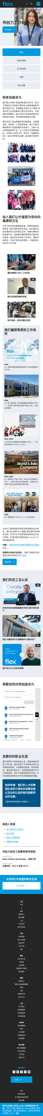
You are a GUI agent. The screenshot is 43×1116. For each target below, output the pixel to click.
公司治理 (21, 1032)
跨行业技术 (21, 927)
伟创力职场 (21, 1051)
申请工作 (21, 1057)
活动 (21, 990)
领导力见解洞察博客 (21, 984)
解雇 (17, 1113)
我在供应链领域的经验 (17, 296)
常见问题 (10, 833)
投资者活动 (21, 1035)
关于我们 (21, 1006)
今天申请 (7, 30)
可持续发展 (21, 1016)
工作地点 (21, 1054)
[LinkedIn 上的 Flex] (17, 1071)
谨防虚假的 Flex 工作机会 (18, 273)
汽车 (21, 905)
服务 (21, 956)
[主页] (8, 4)
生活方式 (21, 924)
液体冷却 (21, 943)
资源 (21, 987)
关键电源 (21, 936)
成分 (21, 949)
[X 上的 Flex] (14, 1071)
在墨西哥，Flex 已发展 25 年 (15, 866)
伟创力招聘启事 (13, 837)
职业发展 (21, 1045)
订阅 (16, 1079)
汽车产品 (21, 946)
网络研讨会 (21, 994)
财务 (21, 1029)
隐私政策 (21, 1100)
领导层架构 (21, 1010)
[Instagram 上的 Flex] (25, 1071)
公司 (21, 1003)
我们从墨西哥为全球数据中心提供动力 (19, 639)
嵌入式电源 (21, 940)
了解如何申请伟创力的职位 (16, 801)
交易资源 (21, 1038)
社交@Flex (21, 997)
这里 (24, 555)
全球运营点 (21, 1013)
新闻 (21, 978)
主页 (21, 1091)
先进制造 (21, 965)
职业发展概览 (21, 1048)
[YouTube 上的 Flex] (29, 1071)
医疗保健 (21, 917)
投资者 (21, 1022)
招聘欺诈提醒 (12, 842)
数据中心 (21, 914)
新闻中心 (21, 981)
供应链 (21, 962)
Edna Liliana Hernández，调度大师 (19, 859)
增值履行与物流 (21, 968)
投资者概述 (21, 1025)
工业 (21, 901)
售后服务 (21, 971)
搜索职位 (8, 562)
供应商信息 (21, 1094)
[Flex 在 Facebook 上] (21, 1071)
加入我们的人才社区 (14, 829)
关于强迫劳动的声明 (21, 1097)
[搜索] (27, 4)
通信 (21, 911)
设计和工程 (21, 959)
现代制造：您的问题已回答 (18, 320)
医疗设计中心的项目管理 (13, 668)
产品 (21, 933)
